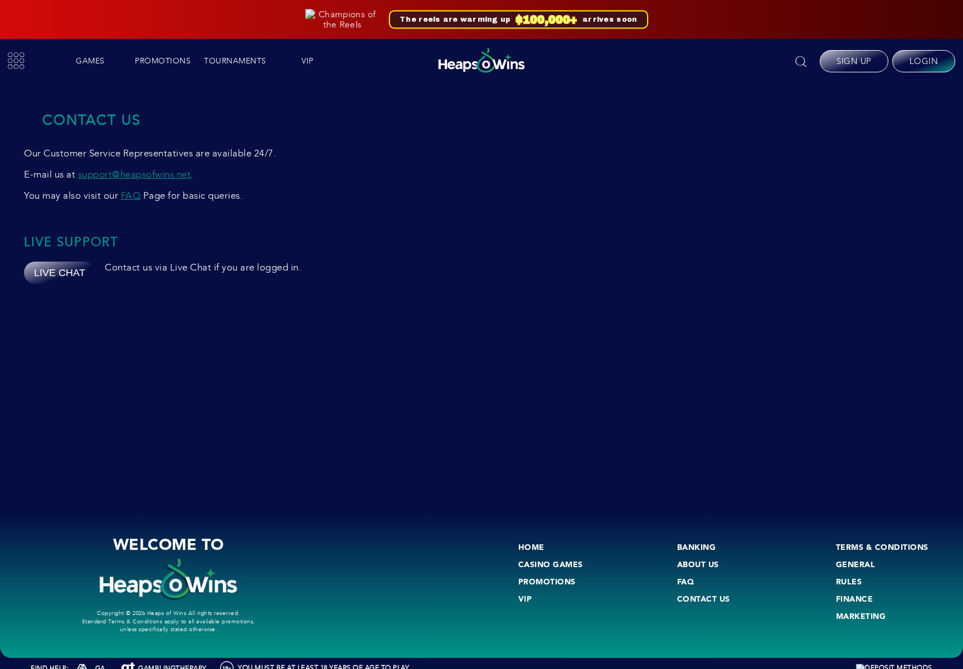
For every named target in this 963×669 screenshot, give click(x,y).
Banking (696, 547)
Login (923, 61)
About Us (698, 564)
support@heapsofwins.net (134, 174)
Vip (307, 61)
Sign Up (854, 61)
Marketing (861, 616)
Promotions (163, 61)
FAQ (131, 195)
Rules (849, 581)
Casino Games (550, 564)
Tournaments (235, 61)
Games (90, 61)
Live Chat (59, 272)
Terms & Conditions (882, 547)
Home (531, 547)
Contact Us (703, 599)
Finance (854, 599)
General (856, 564)
